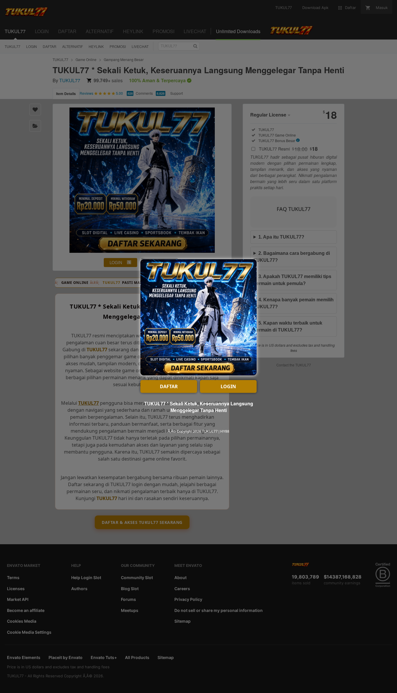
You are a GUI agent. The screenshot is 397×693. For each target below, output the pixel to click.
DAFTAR (169, 386)
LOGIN (228, 386)
